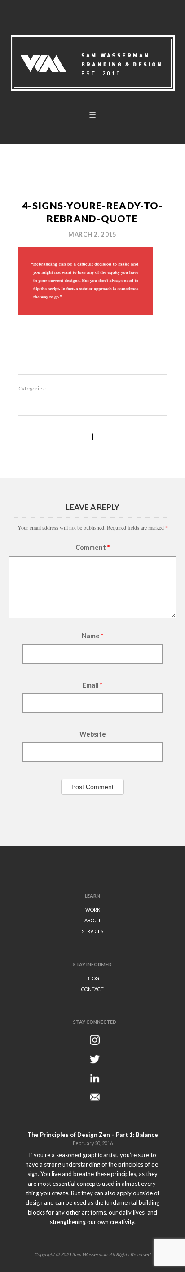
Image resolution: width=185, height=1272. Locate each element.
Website (92, 734)
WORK (92, 909)
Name (92, 636)
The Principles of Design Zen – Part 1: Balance (92, 1134)
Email (92, 685)
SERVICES (92, 931)
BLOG (92, 978)
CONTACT (92, 989)
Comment (92, 547)
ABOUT (92, 920)
